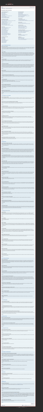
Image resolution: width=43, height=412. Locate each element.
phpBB (19, 407)
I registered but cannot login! (4, 14)
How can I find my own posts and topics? (22, 28)
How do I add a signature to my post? (5, 28)
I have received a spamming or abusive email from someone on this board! (26, 20)
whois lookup (15, 393)
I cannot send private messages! (21, 19)
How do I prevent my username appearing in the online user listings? (9, 20)
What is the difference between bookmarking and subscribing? (24, 30)
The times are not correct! (4, 21)
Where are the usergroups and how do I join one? (23, 14)
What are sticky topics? (4, 41)
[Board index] (10, 2)
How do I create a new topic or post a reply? (6, 27)
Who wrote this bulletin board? (21, 37)
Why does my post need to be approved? (6, 34)
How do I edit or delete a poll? (5, 30)
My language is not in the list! (4, 22)
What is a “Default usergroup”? (21, 16)
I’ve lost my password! (4, 16)
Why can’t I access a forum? (4, 31)
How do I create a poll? (4, 29)
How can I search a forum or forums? (22, 25)
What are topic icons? (4, 42)
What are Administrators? (20, 12)
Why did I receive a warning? (5, 32)
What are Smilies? (3, 38)
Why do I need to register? (4, 12)
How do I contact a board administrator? (22, 39)
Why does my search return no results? (22, 26)
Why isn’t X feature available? (21, 38)
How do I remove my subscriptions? (22, 32)
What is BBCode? (3, 37)
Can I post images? (4, 39)
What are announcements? (4, 40)
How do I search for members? (21, 27)
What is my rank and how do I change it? (6, 24)
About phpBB (17, 384)
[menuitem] (2, 7)
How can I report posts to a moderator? (6, 33)
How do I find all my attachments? (21, 35)
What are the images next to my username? (6, 23)
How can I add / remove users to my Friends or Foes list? (24, 23)
